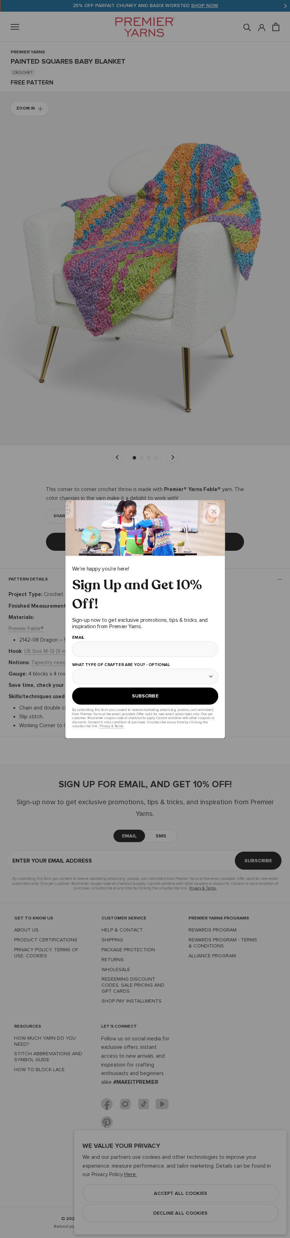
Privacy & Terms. (111, 726)
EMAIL (78, 637)
